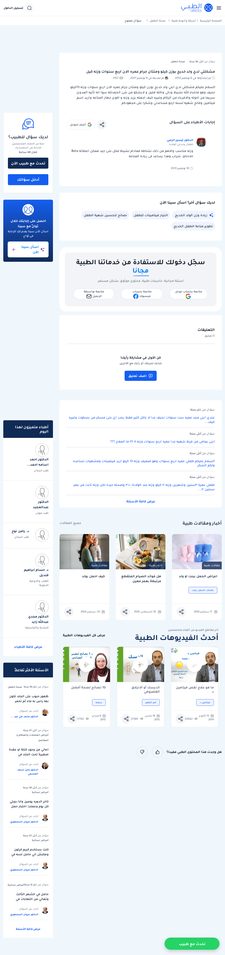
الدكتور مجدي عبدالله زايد (38, 619)
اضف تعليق (137, 375)
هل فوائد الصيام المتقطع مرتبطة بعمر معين (141, 579)
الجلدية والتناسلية (37, 627)
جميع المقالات (70, 523)
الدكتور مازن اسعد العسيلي (27, 772)
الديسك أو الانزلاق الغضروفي (145, 689)
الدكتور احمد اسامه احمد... (38, 462)
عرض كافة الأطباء (28, 646)
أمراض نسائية (40, 792)
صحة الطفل (158, 20)
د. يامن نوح (20, 531)
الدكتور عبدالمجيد (41, 504)
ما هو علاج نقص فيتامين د (195, 689)
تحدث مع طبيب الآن (28, 163)
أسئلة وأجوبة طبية (184, 20)
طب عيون (42, 513)
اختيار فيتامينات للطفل (151, 215)
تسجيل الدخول (13, 8)
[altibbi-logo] (197, 8)
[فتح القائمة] (217, 7)
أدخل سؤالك (28, 179)
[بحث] (29, 8)
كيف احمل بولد (93, 576)
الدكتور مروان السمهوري (24, 822)
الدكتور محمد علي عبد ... (24, 716)
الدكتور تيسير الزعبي (180, 140)
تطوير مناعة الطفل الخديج (193, 226)
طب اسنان (41, 470)
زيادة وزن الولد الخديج (191, 215)
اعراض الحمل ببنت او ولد (198, 576)
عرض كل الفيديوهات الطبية (84, 635)
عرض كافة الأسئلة (140, 501)
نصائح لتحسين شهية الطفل (105, 215)
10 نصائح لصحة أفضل (88, 687)
